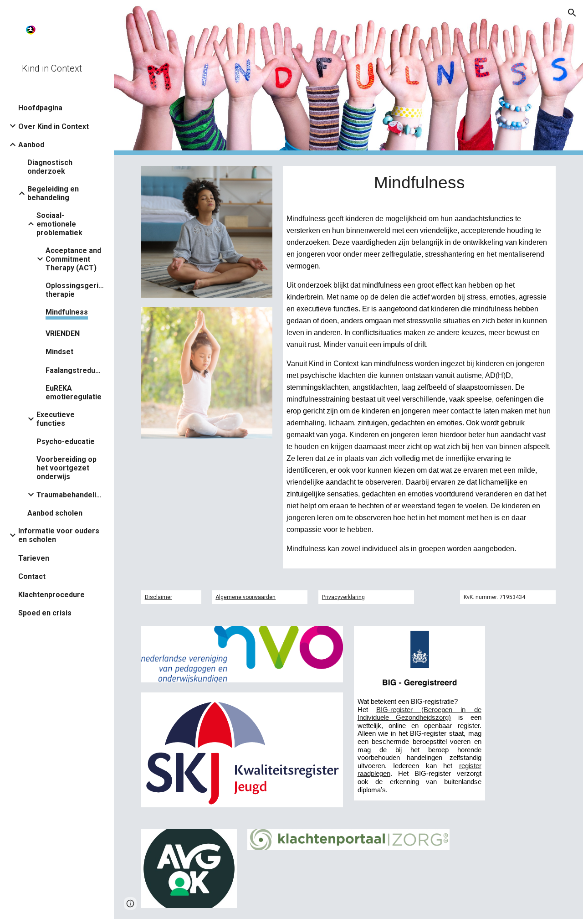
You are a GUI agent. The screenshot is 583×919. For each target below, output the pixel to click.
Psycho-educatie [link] (65, 441)
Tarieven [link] (33, 558)
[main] (419, 182)
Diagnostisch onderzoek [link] (49, 167)
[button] (572, 13)
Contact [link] (32, 576)
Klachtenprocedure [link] (51, 594)
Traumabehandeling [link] (70, 494)
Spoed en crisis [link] (45, 613)
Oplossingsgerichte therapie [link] (75, 290)
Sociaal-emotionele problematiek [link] (59, 224)
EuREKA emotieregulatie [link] (74, 392)
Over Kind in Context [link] (53, 126)
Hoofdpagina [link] (40, 107)
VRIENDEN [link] (63, 333)
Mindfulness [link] (67, 312)
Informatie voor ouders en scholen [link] (58, 535)
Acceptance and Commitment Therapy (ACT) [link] (73, 259)
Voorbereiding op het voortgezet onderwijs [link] (66, 468)
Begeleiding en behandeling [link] (53, 193)
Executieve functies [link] (55, 419)
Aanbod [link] (31, 144)
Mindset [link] (59, 351)
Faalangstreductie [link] (75, 370)
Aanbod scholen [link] (54, 513)
